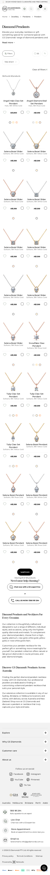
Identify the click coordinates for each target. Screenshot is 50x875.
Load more (25, 572)
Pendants (26, 17)
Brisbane (29, 803)
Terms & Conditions (24, 856)
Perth (38, 803)
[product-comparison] (45, 53)
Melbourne (17, 803)
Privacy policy (7, 856)
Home (4, 17)
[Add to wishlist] (4, 112)
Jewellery (15, 17)
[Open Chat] (44, 868)
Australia (6, 803)
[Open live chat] (24, 9)
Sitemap (39, 856)
